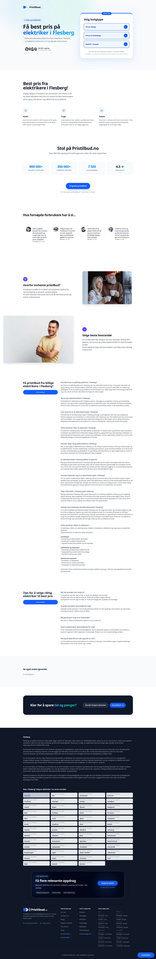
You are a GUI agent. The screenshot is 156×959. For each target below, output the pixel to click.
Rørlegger (82, 916)
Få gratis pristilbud (78, 186)
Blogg (63, 919)
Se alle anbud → (66, 934)
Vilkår (63, 930)
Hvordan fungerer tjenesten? (95, 705)
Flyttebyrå (82, 927)
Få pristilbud (40, 392)
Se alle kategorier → (29, 674)
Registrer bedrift (108, 883)
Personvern (65, 927)
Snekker (82, 912)
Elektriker (82, 919)
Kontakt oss (65, 916)
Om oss (63, 912)
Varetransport (84, 930)
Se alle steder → (66, 937)
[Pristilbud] (33, 7)
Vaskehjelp (83, 923)
